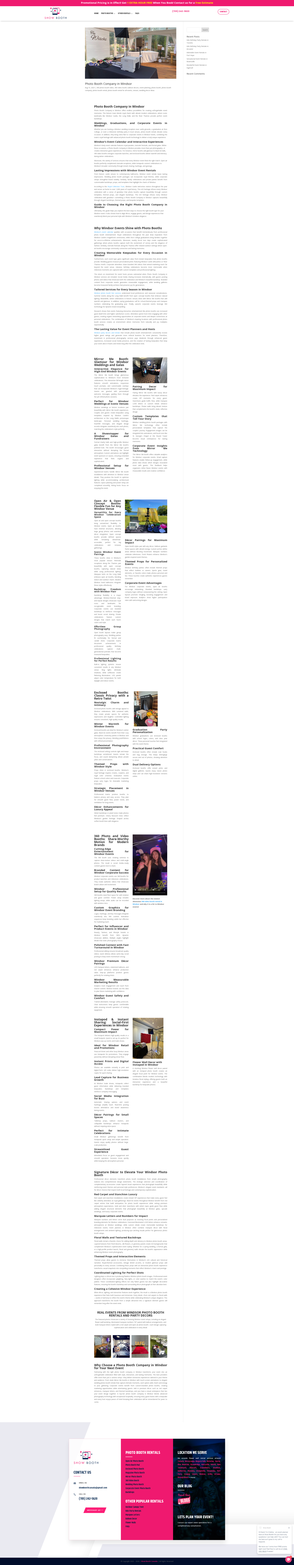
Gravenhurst (205, 1467)
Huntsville (205, 1464)
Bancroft (193, 1467)
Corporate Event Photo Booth (138, 1488)
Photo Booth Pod (133, 1465)
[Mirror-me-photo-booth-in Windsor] (150, 383)
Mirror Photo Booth (134, 1476)
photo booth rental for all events (120, 90)
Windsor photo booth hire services (107, 293)
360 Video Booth (132, 1480)
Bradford (216, 1467)
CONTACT (223, 11)
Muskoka (191, 1471)
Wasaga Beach (183, 1477)
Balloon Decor (131, 1519)
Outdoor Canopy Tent (135, 1507)
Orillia (210, 1474)
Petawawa (211, 1471)
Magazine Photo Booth (135, 1473)
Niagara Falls (201, 1461)
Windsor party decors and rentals (107, 333)
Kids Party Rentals (133, 1511)
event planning (145, 88)
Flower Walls (131, 1522)
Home (96, 13)
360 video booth (121, 88)
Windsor (202, 1474)
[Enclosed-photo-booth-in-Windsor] (146, 726)
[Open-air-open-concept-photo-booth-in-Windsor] (146, 533)
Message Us (94, 1510)
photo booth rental (100, 90)
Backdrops (130, 1492)
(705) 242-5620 (180, 11)
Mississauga (190, 1461)
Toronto (181, 1461)
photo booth (156, 88)
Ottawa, (217, 1474)
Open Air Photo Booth (135, 1461)
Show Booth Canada (149, 1561)
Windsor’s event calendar (103, 232)
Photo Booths (107, 13)
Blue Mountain (183, 1464)
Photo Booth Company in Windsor (108, 84)
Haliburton (182, 1471)
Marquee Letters (133, 1515)
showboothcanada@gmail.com (93, 1488)
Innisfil (213, 1464)
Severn (194, 1474)
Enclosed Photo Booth (135, 1469)
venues (135, 90)
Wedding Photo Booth (135, 1484)
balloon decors (133, 88)
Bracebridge (195, 1464)
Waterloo (210, 1461)
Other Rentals (124, 13)
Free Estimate (204, 2)
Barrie (217, 1461)
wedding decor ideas (146, 90)
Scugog (187, 1474)
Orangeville (200, 1471)
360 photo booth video (105, 88)
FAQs (137, 13)
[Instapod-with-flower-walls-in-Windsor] (148, 1059)
